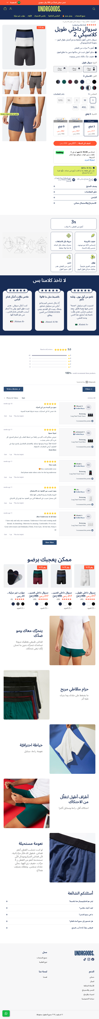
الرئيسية (93, 21)
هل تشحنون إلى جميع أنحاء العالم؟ (81, 921)
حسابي (92, 977)
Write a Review (11, 389)
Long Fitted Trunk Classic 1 (77, 473)
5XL (75, 107)
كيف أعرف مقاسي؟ (86, 908)
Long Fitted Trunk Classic (78, 416)
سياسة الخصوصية (88, 999)
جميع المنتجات (42, 958)
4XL (84, 107)
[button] (25, 246)
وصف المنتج (91, 186)
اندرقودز (58, 1014)
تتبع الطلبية (43, 962)
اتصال (92, 981)
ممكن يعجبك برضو (49, 559)
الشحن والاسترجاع (88, 990)
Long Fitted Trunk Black (78, 442)
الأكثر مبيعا (86, 21)
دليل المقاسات (91, 192)
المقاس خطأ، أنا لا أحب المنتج (82, 928)
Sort (23, 398)
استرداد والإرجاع (89, 994)
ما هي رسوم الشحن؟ (86, 914)
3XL (92, 107)
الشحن (94, 197)
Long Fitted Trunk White (78, 499)
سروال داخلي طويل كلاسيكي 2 (72, 21)
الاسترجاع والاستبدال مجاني (85, 203)
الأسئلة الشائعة (89, 986)
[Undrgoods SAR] (49, 9)
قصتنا (45, 977)
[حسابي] (10, 8)
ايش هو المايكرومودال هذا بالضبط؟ (81, 901)
